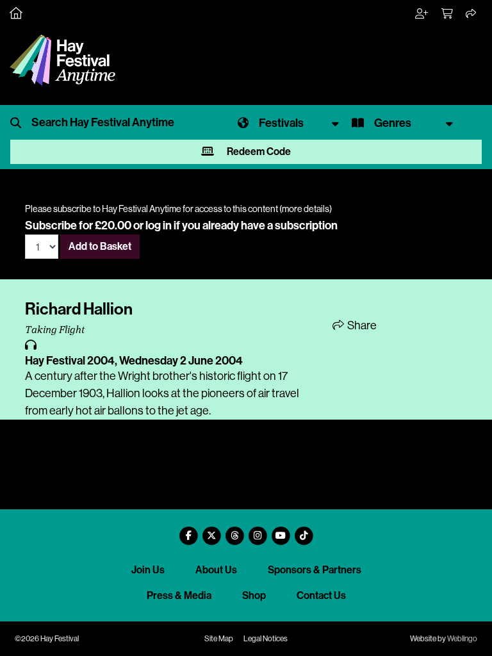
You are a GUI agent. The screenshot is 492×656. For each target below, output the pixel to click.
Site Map (218, 638)
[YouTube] (280, 530)
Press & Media (179, 595)
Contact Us (321, 595)
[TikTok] (303, 530)
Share (361, 325)
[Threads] (234, 530)
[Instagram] (257, 530)
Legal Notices (265, 638)
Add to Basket (100, 246)
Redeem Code (258, 151)
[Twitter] (211, 530)
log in (158, 225)
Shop (254, 595)
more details (305, 209)
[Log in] (422, 14)
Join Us (148, 570)
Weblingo (462, 638)
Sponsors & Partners (314, 570)
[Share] (471, 14)
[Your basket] (447, 14)
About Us (216, 570)
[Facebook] (188, 530)
